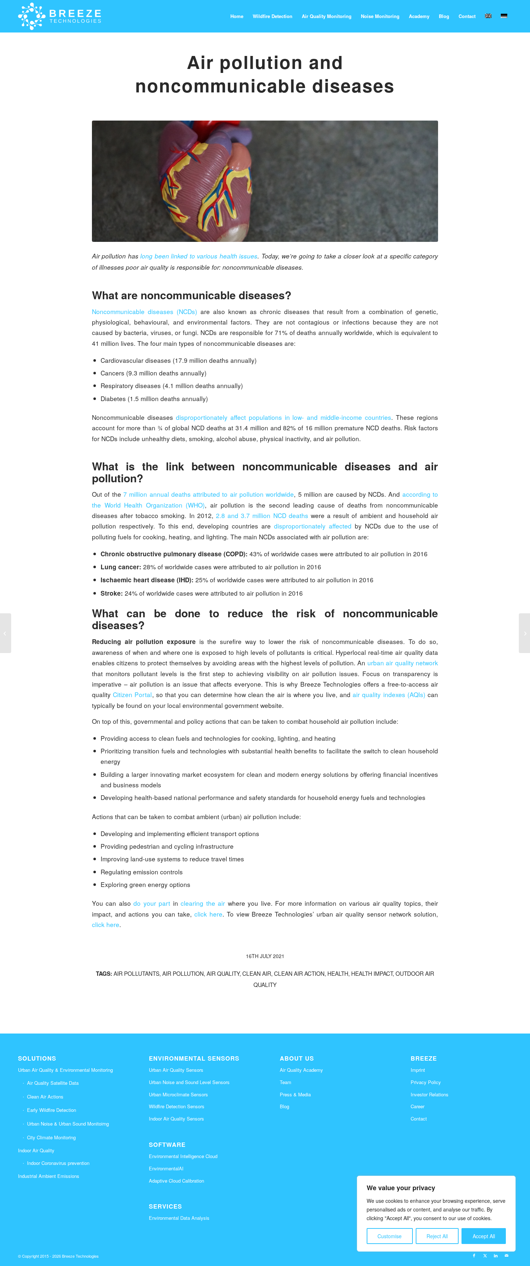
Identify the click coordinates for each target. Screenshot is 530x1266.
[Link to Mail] (506, 1255)
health (337, 973)
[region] (436, 1214)
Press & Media (295, 1094)
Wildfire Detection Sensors (176, 1106)
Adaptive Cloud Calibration (176, 1180)
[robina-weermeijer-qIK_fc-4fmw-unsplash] (265, 181)
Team (285, 1082)
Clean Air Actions (45, 1096)
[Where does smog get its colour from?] (524, 633)
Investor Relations (430, 1094)
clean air (256, 973)
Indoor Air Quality (36, 1150)
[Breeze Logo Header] (59, 16)
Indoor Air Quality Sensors (176, 1118)
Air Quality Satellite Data (53, 1082)
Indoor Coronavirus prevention (58, 1163)
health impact (372, 973)
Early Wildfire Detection (51, 1109)
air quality (223, 973)
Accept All (484, 1236)
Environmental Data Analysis (179, 1217)
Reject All (437, 1236)
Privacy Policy (426, 1082)
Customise (389, 1236)
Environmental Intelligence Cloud (183, 1156)
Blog (284, 1106)
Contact (419, 1118)
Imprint (418, 1069)
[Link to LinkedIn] (495, 1255)
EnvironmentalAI (166, 1168)
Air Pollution (183, 973)
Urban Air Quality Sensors (176, 1069)
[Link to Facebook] (474, 1255)
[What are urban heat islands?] (5, 633)
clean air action (299, 973)
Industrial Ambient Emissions (48, 1176)
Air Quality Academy (301, 1069)
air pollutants (136, 973)
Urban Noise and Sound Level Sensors (189, 1082)
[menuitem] (237, 16)
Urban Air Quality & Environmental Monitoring (65, 1069)
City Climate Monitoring (51, 1137)
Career (417, 1106)
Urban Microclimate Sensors (178, 1094)
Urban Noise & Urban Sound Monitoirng (68, 1123)
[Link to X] (485, 1255)
